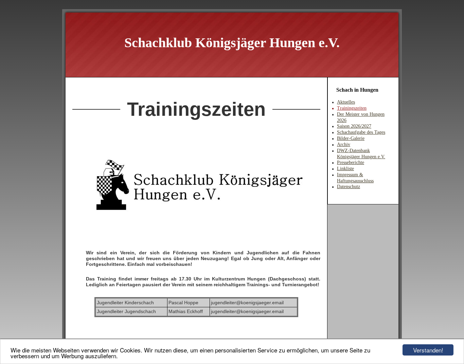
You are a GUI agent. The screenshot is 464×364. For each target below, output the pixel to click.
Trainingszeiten (352, 108)
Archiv (343, 144)
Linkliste (345, 168)
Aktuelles (346, 102)
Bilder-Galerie (350, 138)
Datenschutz (348, 186)
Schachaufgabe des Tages (361, 132)
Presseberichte (350, 162)
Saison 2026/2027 (354, 126)
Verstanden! (428, 350)
